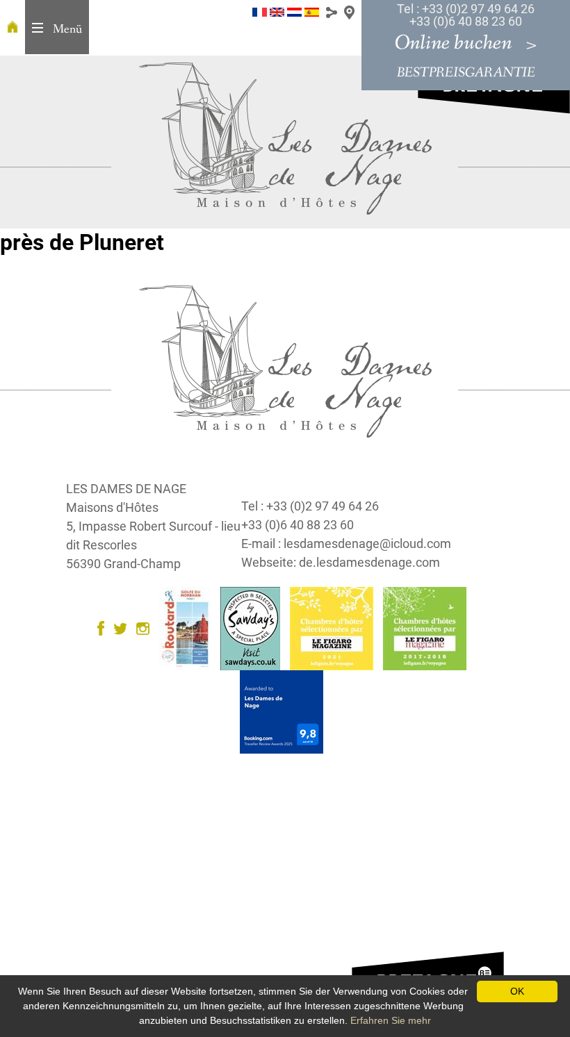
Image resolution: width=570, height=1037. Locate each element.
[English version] (277, 11)
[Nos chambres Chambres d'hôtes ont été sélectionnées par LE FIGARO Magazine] (335, 627)
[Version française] (259, 11)
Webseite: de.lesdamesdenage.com (340, 562)
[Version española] (311, 11)
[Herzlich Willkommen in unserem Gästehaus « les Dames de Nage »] (12, 27)
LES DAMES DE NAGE (126, 488)
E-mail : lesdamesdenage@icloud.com (346, 543)
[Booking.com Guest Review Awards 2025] (285, 710)
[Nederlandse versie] (294, 11)
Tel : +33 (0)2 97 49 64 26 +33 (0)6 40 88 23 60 (466, 14)
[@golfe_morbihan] (123, 627)
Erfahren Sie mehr (390, 1020)
